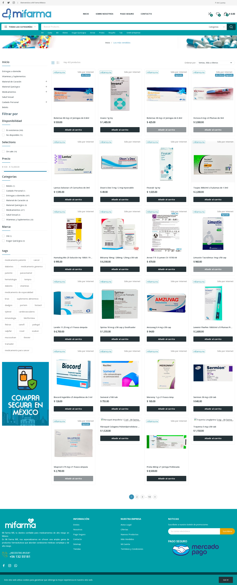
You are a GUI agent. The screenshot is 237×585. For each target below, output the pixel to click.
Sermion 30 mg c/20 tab (204, 397)
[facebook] (3, 2)
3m (42, 32)
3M (9, 236)
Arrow (92, 32)
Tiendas (77, 549)
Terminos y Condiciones (132, 549)
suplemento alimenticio (28, 298)
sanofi (22, 324)
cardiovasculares (27, 311)
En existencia (14, 130)
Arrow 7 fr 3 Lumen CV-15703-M (162, 257)
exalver (35, 331)
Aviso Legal (126, 524)
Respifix (112, 32)
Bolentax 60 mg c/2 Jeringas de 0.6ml (71, 118)
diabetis (8, 285)
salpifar (8, 331)
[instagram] (13, 2)
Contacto (77, 539)
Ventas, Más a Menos (216, 62)
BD (57, 32)
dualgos (8, 305)
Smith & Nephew (133, 32)
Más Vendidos (127, 539)
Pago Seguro (79, 534)
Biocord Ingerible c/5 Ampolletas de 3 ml (73, 397)
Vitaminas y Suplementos (14, 76)
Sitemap (77, 544)
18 (149, 497)
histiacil (38, 305)
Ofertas (124, 529)
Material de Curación (11, 81)
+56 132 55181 (20, 556)
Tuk (120, 32)
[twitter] (8, 2)
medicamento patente (15, 260)
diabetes (9, 266)
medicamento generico (32, 266)
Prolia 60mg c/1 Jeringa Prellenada (163, 467)
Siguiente (155, 497)
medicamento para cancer (17, 350)
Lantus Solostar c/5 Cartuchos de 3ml (72, 187)
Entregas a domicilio (11, 71)
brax (7, 298)
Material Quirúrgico (11, 86)
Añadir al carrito (73, 129)
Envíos (76, 524)
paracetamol (26, 272)
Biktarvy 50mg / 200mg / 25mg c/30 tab (119, 257)
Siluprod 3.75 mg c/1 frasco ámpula (71, 467)
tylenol (8, 311)
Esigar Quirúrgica (79, 32)
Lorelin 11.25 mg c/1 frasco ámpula (70, 327)
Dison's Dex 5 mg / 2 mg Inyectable (117, 187)
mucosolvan (10, 337)
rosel (21, 331)
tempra (27, 279)
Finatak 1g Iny (153, 187)
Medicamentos (9, 91)
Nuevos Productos (129, 534)
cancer (37, 260)
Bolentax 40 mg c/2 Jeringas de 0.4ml (164, 118)
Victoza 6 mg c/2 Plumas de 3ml (208, 118)
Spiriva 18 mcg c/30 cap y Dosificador (118, 327)
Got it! (225, 580)
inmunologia (10, 318)
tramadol (9, 343)
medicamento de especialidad (19, 292)
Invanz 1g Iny (106, 118)
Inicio (5, 62)
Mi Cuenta (125, 544)
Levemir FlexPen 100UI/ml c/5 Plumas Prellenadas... (213, 327)
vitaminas (24, 285)
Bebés (5, 107)
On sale (11, 151)
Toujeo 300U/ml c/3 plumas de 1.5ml (210, 187)
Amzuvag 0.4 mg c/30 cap (159, 327)
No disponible (14, 135)
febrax (8, 324)
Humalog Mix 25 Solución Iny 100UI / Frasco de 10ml (73, 257)
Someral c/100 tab (109, 397)
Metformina (29, 318)
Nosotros (77, 529)
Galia (50, 32)
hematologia (11, 279)
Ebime (65, 32)
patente (8, 272)
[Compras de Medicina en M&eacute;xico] (25, 393)
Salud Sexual (8, 97)
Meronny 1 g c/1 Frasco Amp (160, 397)
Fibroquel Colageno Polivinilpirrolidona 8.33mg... (120, 426)
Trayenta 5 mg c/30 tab (204, 426)
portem (23, 305)
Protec (102, 32)
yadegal (36, 324)
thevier (27, 337)
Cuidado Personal (10, 102)
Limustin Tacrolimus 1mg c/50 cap (209, 257)
